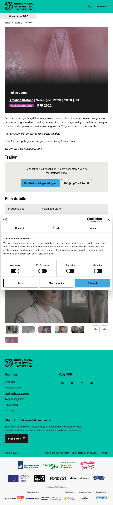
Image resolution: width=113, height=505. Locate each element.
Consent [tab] (19, 228)
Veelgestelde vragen (17, 393)
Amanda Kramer (21, 100)
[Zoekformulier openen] (89, 6)
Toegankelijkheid (14, 399)
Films (17, 22)
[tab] (12, 329)
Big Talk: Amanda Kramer (28, 148)
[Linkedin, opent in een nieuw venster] (91, 383)
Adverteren (11, 404)
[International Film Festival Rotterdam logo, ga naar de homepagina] (19, 6)
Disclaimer (92, 452)
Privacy (104, 452)
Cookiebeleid (78, 452)
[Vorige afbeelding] (95, 329)
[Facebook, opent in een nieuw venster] (82, 383)
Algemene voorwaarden (57, 452)
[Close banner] (109, 220)
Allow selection (57, 283)
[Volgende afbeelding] (104, 329)
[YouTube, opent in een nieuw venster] (72, 383)
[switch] (42, 271)
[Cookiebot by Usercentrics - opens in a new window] (89, 219)
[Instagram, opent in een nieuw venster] (62, 383)
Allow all (92, 283)
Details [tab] (56, 228)
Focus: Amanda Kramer (21, 105)
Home (7, 22)
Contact (9, 410)
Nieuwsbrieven (13, 387)
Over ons (10, 381)
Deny (20, 283)
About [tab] (93, 228)
